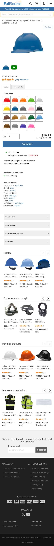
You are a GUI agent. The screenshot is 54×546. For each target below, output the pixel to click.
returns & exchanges (41, 472)
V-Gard (13, 190)
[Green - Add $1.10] (31, 117)
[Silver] (15, 126)
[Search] (49, 14)
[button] (43, 253)
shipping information (41, 468)
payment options (12, 476)
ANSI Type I (19, 203)
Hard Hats (19, 185)
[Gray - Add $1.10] (23, 109)
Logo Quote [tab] (18, 87)
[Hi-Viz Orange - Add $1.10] (23, 100)
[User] (43, 3)
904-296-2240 (36, 525)
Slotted (12, 198)
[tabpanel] (27, 129)
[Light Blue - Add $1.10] (39, 117)
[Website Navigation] (50, 3)
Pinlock (17, 205)
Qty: (4, 136)
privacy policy (37, 484)
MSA (12, 188)
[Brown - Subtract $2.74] (7, 117)
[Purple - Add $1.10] (23, 126)
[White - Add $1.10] (39, 100)
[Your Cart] (37, 3)
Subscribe (41, 450)
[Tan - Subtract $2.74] (7, 126)
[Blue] (15, 109)
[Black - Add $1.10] (39, 109)
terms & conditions (40, 480)
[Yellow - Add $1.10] (7, 109)
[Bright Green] (31, 100)
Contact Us (37, 521)
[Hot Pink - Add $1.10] (31, 126)
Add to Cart (27, 144)
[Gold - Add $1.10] (15, 117)
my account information (15, 468)
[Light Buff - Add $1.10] (23, 117)
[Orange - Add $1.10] (15, 100)
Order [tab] (6, 87)
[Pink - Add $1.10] (31, 109)
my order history (12, 472)
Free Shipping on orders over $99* (27, 9)
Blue (11, 200)
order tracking (38, 476)
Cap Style (12, 195)
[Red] (7, 100)
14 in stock (12, 152)
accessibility (37, 488)
